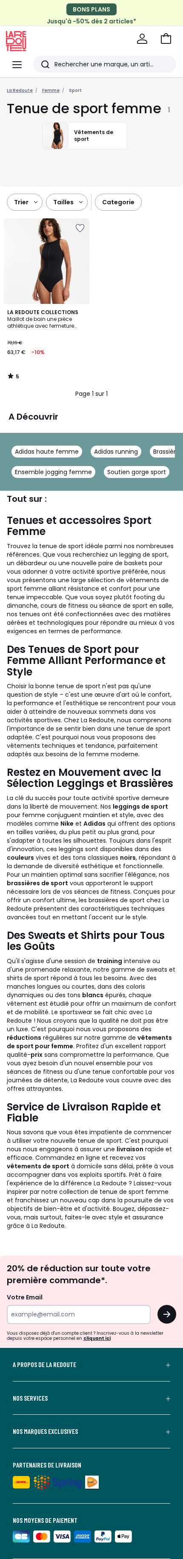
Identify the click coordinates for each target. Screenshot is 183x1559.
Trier (21, 202)
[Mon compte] (142, 39)
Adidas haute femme (47, 451)
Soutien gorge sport (136, 472)
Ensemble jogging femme (53, 472)
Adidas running (116, 451)
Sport (75, 90)
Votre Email (25, 1297)
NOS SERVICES (30, 1398)
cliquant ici (97, 1338)
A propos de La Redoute (44, 1364)
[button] (166, 39)
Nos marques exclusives (45, 1431)
